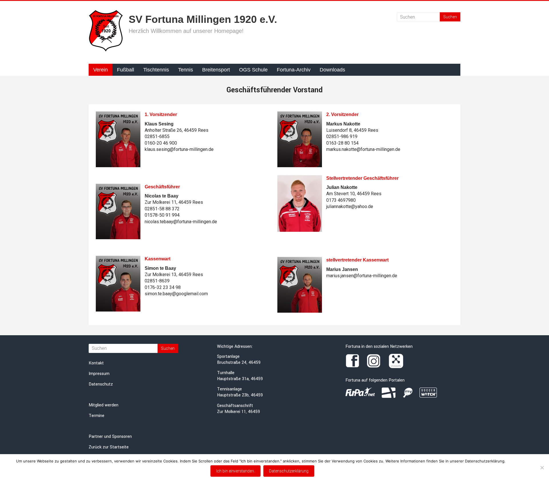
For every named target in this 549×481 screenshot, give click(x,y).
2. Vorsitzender (342, 114)
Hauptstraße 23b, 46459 (240, 395)
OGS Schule (253, 70)
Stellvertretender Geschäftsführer (362, 178)
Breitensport (216, 70)
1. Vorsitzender (161, 114)
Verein (100, 70)
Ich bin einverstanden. (235, 471)
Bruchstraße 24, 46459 (238, 363)
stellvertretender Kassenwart (357, 260)
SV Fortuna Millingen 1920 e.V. (203, 19)
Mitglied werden (103, 405)
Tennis (185, 70)
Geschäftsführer (162, 186)
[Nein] (542, 467)
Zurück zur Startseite (109, 447)
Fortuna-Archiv (294, 70)
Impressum (99, 374)
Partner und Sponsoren (110, 437)
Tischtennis (156, 70)
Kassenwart (157, 258)
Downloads (332, 70)
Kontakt (96, 363)
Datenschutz (101, 384)
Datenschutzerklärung (289, 471)
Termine (96, 416)
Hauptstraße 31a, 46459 (240, 379)
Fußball (125, 70)
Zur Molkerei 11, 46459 (238, 412)
